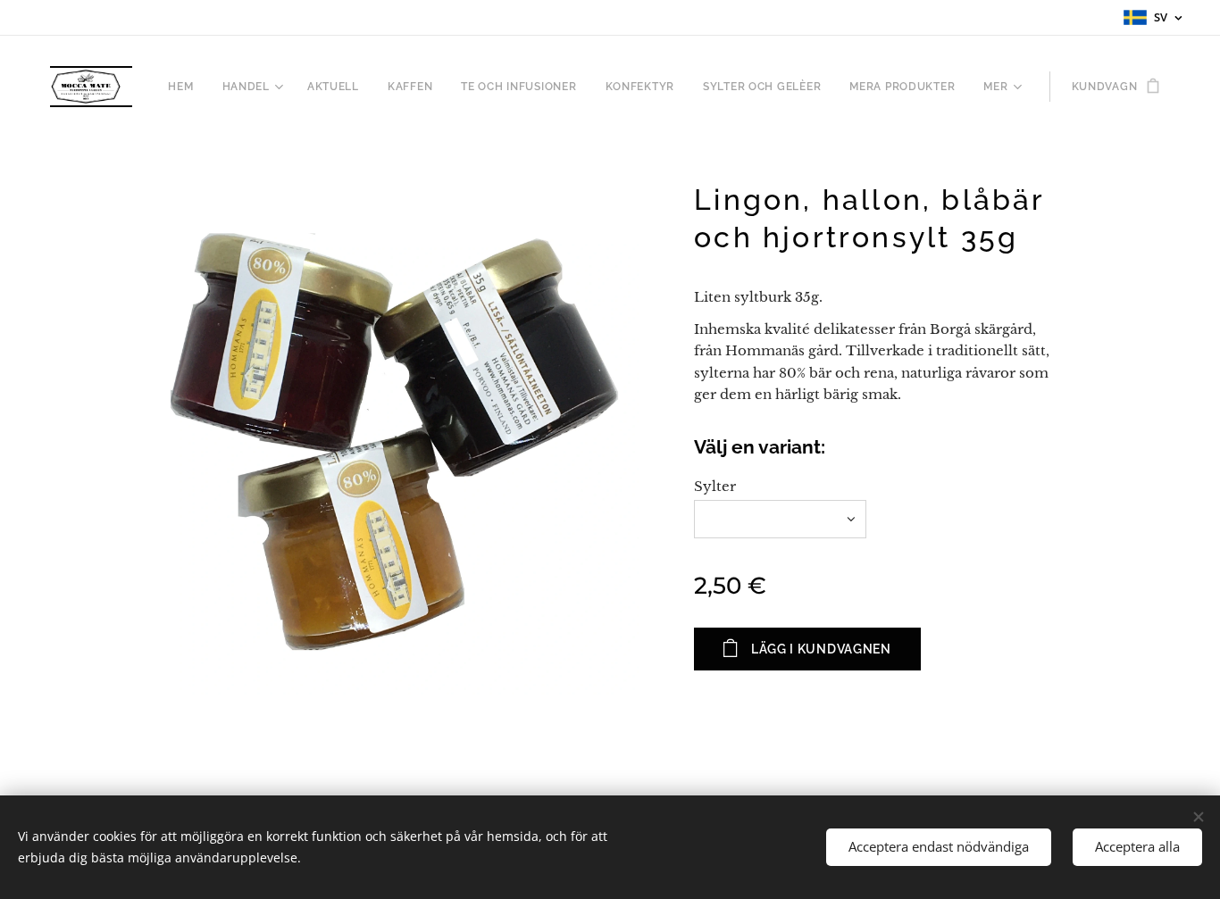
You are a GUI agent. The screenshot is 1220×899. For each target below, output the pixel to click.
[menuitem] (185, 86)
